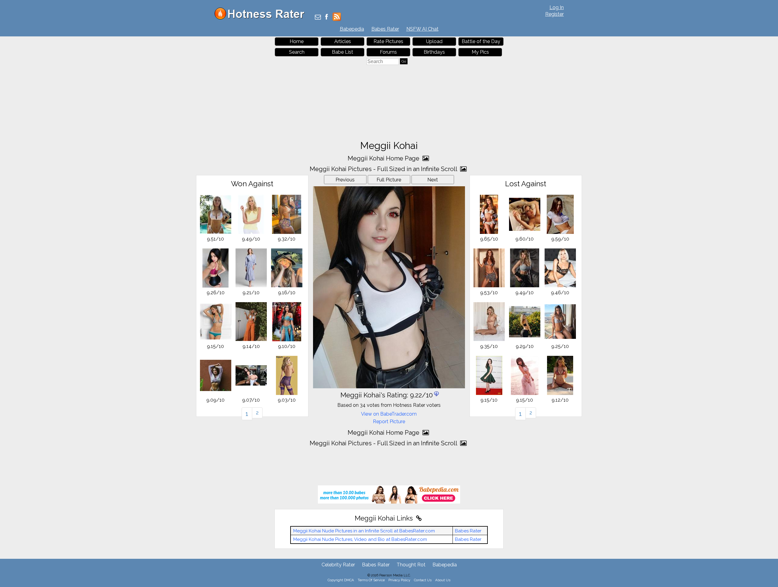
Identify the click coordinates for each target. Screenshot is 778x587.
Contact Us (423, 580)
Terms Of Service (371, 580)
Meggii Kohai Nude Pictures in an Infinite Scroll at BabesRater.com (364, 531)
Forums (388, 52)
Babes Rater (385, 29)
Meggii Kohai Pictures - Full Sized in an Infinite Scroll (384, 169)
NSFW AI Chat (422, 29)
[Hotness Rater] (261, 18)
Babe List (342, 52)
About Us (442, 580)
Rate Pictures (388, 41)
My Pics (480, 52)
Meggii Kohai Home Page (384, 158)
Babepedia (352, 29)
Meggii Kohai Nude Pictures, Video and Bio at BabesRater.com (360, 539)
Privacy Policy (399, 580)
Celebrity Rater (338, 565)
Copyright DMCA (341, 580)
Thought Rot (411, 565)
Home (297, 41)
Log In (556, 7)
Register (554, 14)
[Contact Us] (317, 17)
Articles (342, 41)
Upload (434, 41)
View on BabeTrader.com (389, 414)
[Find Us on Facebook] (326, 17)
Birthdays (434, 52)
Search (297, 52)
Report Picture (389, 421)
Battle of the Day (481, 41)
